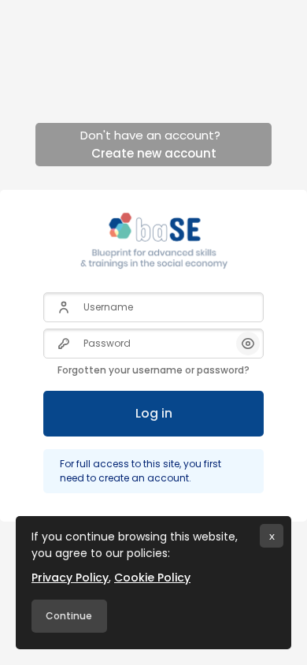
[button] (248, 343)
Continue (69, 615)
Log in (153, 413)
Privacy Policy (70, 577)
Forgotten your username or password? (153, 370)
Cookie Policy (152, 577)
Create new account (153, 153)
